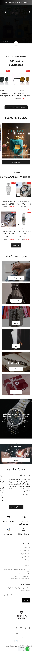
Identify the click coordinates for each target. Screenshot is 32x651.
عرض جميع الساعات (16, 278)
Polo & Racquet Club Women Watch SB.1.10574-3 (24, 233)
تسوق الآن (16, 36)
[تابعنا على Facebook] (29, 628)
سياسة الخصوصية (25, 550)
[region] (16, 24)
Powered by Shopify (18, 637)
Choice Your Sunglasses (16, 107)
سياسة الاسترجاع (25, 553)
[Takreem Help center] (27, 649)
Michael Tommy (24, 198)
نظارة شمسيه (16, 391)
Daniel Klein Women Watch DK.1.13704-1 (8, 203)
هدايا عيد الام (25, 475)
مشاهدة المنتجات (16, 369)
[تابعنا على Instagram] (25, 628)
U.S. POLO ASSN (21, 90)
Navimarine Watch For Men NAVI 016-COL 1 (8, 233)
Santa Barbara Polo (23, 228)
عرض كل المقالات (16, 507)
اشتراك (26, 600)
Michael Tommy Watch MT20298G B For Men (24, 204)
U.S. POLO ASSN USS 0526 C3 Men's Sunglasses (21, 94)
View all (16, 245)
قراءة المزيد (26, 494)
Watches (25, 176)
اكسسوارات (16, 300)
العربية (17, 633)
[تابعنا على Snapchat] (17, 628)
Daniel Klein (8, 198)
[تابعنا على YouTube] (21, 628)
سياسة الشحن (26, 557)
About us (27, 547)
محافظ (16, 323)
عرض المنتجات (16, 162)
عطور (16, 346)
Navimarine (8, 228)
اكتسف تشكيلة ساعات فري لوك (16, 427)
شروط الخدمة (26, 560)
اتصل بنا (16, 460)
